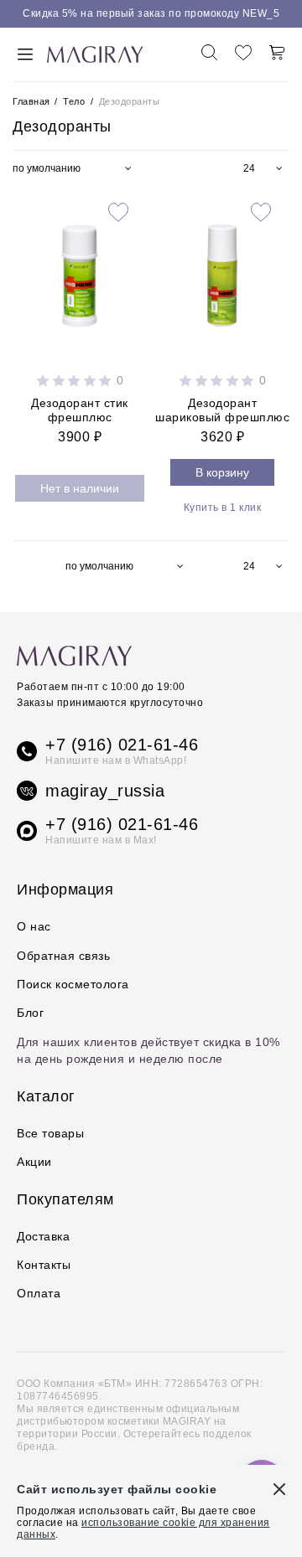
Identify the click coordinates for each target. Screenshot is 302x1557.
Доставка (43, 1236)
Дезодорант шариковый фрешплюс (222, 410)
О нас (34, 926)
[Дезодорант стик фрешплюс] (80, 272)
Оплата (38, 1293)
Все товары (50, 1133)
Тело (74, 101)
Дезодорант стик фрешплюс (79, 410)
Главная (33, 101)
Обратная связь (63, 955)
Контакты (43, 1264)
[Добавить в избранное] (118, 214)
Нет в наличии (79, 488)
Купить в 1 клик (223, 507)
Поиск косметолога (73, 984)
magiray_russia (104, 790)
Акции (34, 1161)
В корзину (222, 472)
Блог (30, 1012)
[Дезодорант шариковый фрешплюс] (222, 272)
